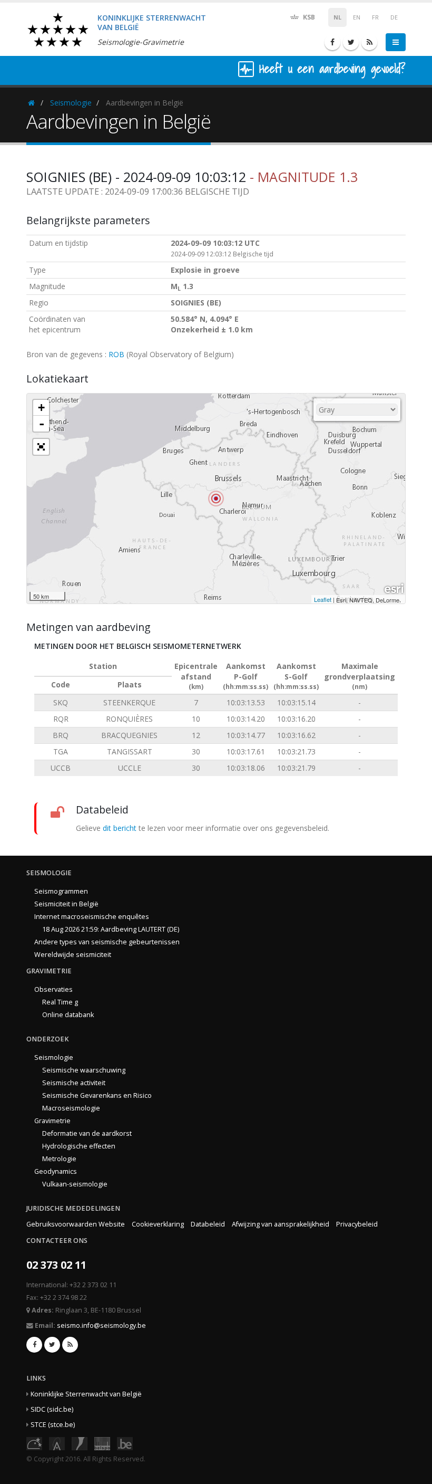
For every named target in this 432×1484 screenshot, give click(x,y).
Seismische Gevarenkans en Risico (97, 1095)
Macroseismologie (71, 1108)
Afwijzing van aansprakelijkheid (280, 1224)
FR (375, 17)
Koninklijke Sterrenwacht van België (86, 1394)
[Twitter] (351, 42)
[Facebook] (332, 42)
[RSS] (369, 42)
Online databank (68, 1014)
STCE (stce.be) (53, 1424)
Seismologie (71, 103)
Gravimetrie (52, 1120)
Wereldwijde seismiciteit (72, 954)
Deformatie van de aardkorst (87, 1133)
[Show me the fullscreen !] (41, 447)
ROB (116, 354)
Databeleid (208, 1224)
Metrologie (59, 1158)
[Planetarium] (34, 1442)
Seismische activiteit (73, 1082)
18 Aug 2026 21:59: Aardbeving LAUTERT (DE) (110, 929)
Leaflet (322, 599)
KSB (308, 17)
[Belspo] (102, 1442)
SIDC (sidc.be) (52, 1409)
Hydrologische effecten (78, 1146)
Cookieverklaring (158, 1224)
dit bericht (119, 828)
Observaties (53, 989)
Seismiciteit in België (66, 903)
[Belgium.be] (125, 1442)
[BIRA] (57, 1442)
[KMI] (79, 1442)
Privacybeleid (357, 1224)
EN (356, 17)
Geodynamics (55, 1171)
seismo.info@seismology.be (101, 1325)
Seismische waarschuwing (83, 1070)
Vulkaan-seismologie (74, 1184)
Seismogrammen (61, 891)
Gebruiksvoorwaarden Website (75, 1224)
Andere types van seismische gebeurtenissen (107, 941)
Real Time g (60, 1002)
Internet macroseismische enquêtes (91, 916)
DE (394, 17)
